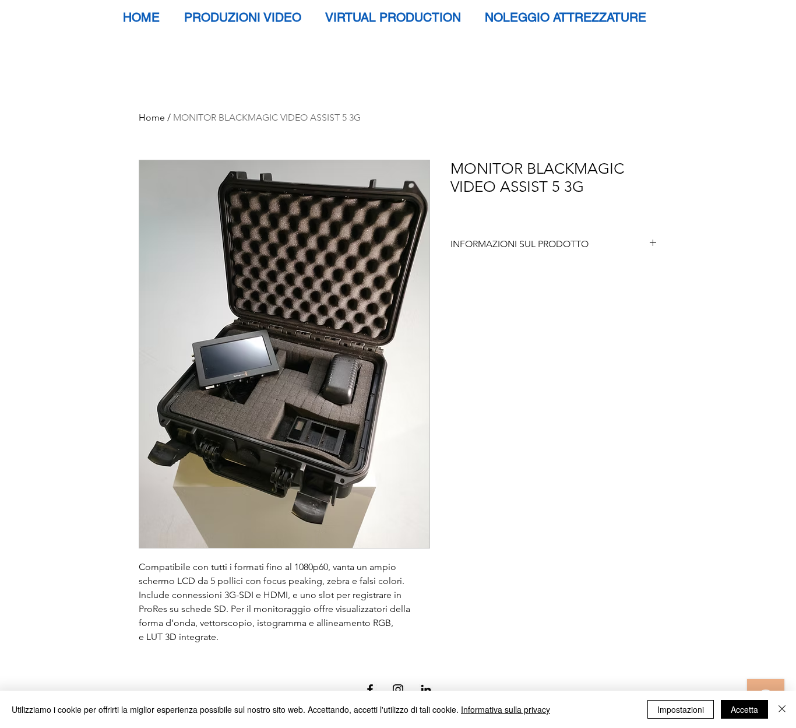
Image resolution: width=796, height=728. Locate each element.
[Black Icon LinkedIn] (426, 690)
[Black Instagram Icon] (398, 690)
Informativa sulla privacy (505, 709)
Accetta (744, 709)
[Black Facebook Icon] (370, 690)
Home (152, 117)
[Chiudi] (782, 709)
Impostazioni (680, 709)
